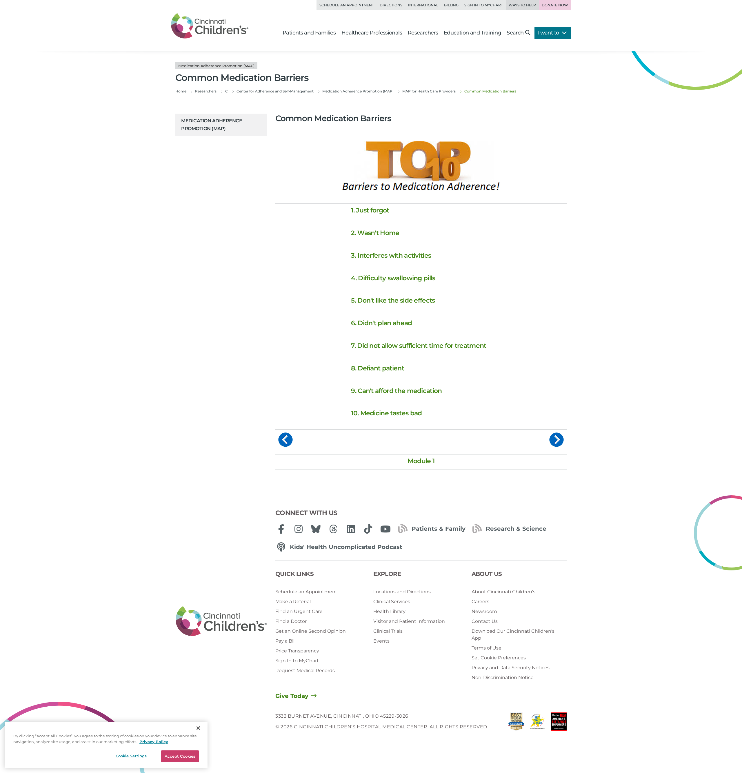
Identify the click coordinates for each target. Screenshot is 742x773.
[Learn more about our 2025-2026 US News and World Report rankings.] (516, 723)
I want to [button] (548, 33)
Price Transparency (297, 651)
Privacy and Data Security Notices (511, 667)
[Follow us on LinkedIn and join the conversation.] (351, 528)
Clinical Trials (388, 631)
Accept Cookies (180, 756)
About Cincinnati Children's (503, 591)
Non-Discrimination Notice (503, 677)
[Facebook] (281, 528)
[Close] (198, 728)
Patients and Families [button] (309, 33)
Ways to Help (522, 5)
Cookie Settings (131, 756)
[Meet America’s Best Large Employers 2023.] (559, 723)
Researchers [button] (423, 33)
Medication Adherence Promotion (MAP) (211, 124)
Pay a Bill (285, 641)
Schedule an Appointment (346, 5)
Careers (480, 601)
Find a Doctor (291, 621)
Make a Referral (293, 601)
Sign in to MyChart (483, 5)
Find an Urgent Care (299, 611)
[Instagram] (298, 528)
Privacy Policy (153, 741)
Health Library (389, 611)
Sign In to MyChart (297, 660)
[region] (106, 745)
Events (381, 641)
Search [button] (515, 33)
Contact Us (485, 621)
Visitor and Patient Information (409, 621)
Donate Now (555, 5)
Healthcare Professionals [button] (371, 33)
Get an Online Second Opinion (310, 631)
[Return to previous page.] (285, 439)
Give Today (291, 695)
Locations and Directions (402, 591)
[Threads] (333, 528)
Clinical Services (391, 601)
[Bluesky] (316, 528)
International (423, 5)
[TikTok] (368, 528)
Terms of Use (486, 648)
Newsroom (484, 611)
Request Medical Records (305, 670)
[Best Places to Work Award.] (537, 723)
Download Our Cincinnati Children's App (513, 634)
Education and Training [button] (472, 33)
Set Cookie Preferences (499, 658)
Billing (451, 5)
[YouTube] (385, 528)
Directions (391, 5)
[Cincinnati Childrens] (221, 621)
